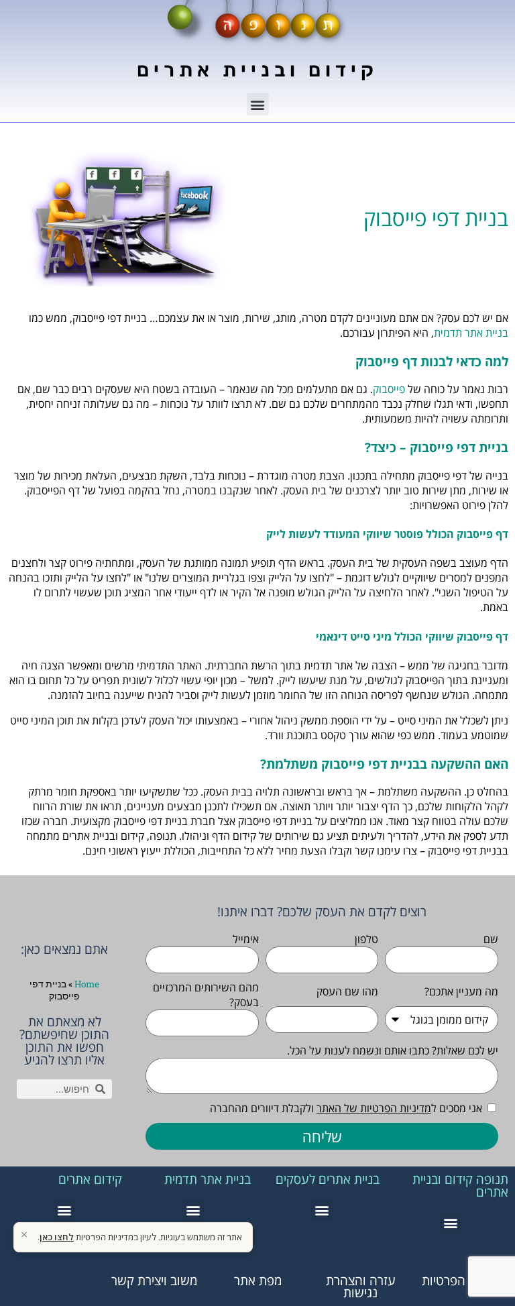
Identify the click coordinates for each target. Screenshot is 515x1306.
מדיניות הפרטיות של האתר (374, 1108)
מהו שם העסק (347, 991)
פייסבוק (389, 389)
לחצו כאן (57, 1237)
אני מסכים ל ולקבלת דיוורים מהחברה (346, 1108)
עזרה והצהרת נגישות (361, 1286)
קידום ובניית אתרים (257, 69)
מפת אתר (258, 1280)
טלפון (366, 939)
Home (86, 984)
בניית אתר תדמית (471, 332)
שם (490, 939)
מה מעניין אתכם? (461, 991)
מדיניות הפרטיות (463, 1280)
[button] (258, 104)
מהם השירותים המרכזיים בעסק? (206, 995)
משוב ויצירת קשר (154, 1280)
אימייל (246, 939)
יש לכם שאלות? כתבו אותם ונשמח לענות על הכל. (392, 1050)
